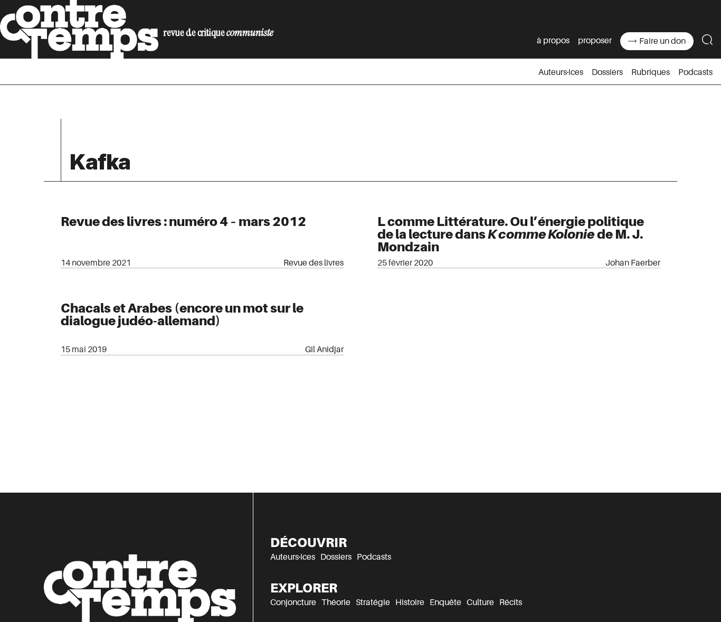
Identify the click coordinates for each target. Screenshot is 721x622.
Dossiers (607, 72)
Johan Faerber (632, 263)
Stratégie (373, 602)
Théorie (335, 602)
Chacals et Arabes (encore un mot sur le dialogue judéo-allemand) (182, 314)
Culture (480, 602)
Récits (510, 602)
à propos (553, 40)
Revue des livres (313, 263)
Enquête (445, 602)
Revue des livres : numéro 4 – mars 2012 (183, 221)
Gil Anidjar (324, 349)
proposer (595, 40)
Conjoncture (293, 602)
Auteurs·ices (560, 72)
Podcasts (695, 72)
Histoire (409, 602)
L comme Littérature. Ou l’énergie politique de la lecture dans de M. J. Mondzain (510, 234)
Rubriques (650, 72)
